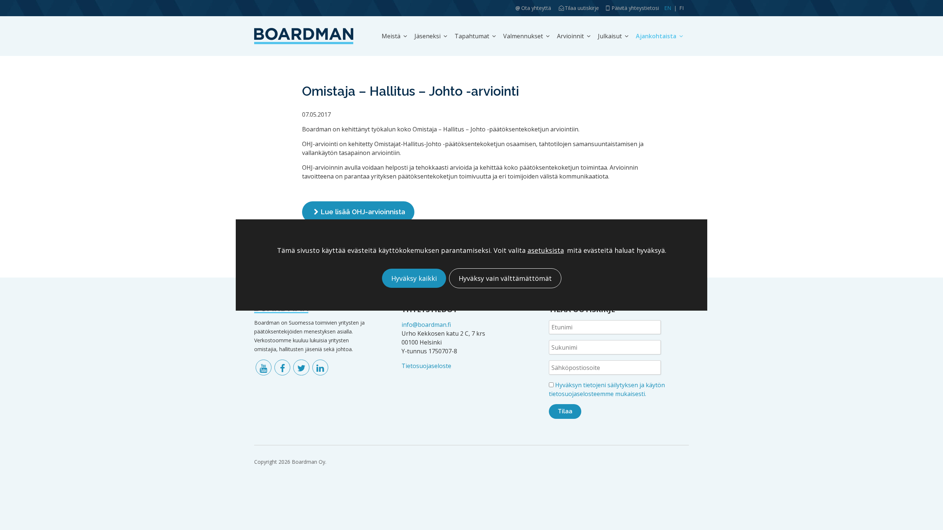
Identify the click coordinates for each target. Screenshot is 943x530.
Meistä (391, 36)
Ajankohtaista (656, 36)
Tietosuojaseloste (426, 366)
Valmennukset (523, 36)
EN (667, 7)
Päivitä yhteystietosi (635, 7)
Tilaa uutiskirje (582, 7)
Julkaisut (610, 36)
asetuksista (545, 250)
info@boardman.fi (426, 325)
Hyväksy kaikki (414, 278)
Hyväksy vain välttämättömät (505, 278)
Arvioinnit (570, 36)
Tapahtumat (472, 36)
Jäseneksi (427, 36)
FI (681, 7)
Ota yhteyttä (536, 7)
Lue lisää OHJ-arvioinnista (363, 212)
